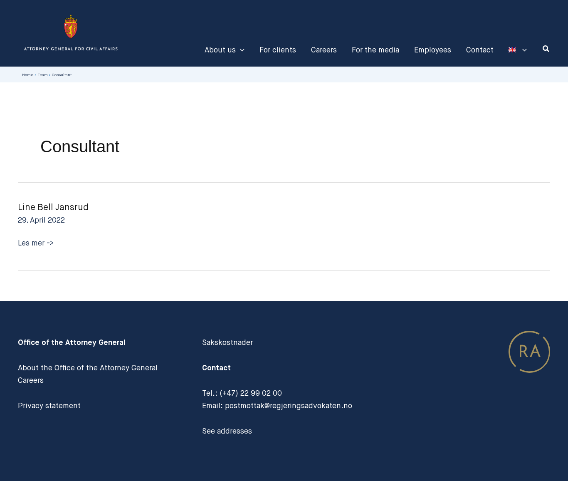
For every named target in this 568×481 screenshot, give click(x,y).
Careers (324, 50)
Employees (432, 50)
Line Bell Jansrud (53, 207)
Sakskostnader (227, 342)
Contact (480, 50)
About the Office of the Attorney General (88, 368)
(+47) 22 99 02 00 (251, 393)
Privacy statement (49, 406)
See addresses (227, 431)
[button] (240, 50)
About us (220, 50)
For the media (375, 50)
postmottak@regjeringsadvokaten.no (288, 406)
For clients (277, 50)
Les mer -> (36, 244)
